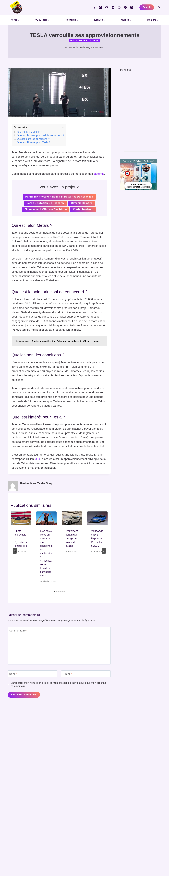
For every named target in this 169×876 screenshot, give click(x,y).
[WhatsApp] (119, 7)
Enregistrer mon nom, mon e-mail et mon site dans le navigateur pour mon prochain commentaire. (59, 684)
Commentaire (18, 630)
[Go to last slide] (15, 551)
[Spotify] (125, 7)
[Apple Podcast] (131, 7)
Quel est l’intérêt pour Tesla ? (33, 142)
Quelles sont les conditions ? (33, 139)
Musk (38, 459)
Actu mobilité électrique (84, 40)
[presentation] (21, 518)
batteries (99, 173)
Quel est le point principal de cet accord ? (40, 135)
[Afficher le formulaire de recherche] (159, 7)
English (147, 7)
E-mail (67, 674)
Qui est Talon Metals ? (29, 132)
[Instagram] (100, 7)
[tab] (54, 591)
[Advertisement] (138, 109)
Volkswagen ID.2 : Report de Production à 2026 (97, 538)
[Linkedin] (113, 7)
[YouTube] (106, 7)
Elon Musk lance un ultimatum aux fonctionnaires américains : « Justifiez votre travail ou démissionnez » (46, 553)
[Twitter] (94, 7)
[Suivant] (104, 551)
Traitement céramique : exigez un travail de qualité (72, 538)
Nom (13, 674)
